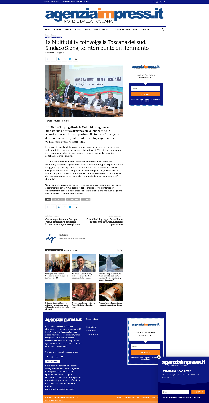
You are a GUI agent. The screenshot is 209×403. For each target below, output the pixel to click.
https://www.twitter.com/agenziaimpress (72, 238)
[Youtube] (164, 2)
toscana (86, 199)
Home (47, 29)
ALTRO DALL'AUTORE (71, 250)
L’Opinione (145, 29)
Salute (87, 29)
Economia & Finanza (101, 29)
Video (135, 29)
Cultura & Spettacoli (121, 29)
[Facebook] (153, 2)
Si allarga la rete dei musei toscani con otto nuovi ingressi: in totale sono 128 (56, 276)
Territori (68, 29)
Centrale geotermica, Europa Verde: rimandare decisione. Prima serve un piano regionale (62, 222)
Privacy (119, 397)
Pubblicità (75, 2)
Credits (61, 400)
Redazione (66, 2)
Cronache (57, 29)
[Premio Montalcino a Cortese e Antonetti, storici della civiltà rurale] (84, 292)
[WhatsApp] (64, 59)
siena (77, 199)
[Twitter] (160, 2)
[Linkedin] (58, 59)
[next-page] (121, 250)
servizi (70, 199)
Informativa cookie (132, 397)
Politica (78, 29)
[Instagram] (157, 2)
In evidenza (57, 37)
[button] (162, 29)
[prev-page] (118, 250)
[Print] (75, 59)
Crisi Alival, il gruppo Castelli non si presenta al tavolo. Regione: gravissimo (104, 222)
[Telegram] (70, 59)
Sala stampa (84, 2)
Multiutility (59, 199)
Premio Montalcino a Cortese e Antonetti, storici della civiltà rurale (83, 305)
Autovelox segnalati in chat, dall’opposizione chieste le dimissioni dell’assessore (82, 276)
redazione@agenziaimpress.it (67, 352)
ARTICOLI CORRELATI (54, 250)
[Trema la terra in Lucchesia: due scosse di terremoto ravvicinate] (111, 292)
